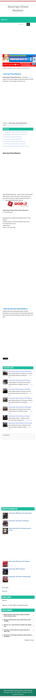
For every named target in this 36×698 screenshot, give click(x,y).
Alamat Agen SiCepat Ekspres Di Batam (14, 141)
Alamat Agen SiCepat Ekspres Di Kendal (19, 389)
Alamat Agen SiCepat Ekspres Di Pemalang (20, 398)
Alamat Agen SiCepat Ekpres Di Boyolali (14, 143)
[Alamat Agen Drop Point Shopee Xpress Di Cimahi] (5, 533)
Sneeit (32, 640)
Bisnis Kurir (5, 587)
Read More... (29, 420)
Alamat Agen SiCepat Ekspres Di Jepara (19, 416)
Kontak (12, 690)
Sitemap (30, 690)
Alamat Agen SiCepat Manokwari (15, 125)
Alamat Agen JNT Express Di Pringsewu (19, 561)
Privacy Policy (19, 690)
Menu (5, 20)
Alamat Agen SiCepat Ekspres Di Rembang (15, 132)
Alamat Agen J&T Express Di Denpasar (19, 520)
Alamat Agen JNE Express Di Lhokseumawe (20, 513)
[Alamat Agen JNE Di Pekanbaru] (5, 574)
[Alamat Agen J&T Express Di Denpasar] (5, 526)
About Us (6, 690)
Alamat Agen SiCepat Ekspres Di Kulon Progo (16, 146)
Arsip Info (4, 591)
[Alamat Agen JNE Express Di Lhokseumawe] (5, 518)
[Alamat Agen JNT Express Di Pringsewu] (5, 566)
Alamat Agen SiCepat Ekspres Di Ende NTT (15, 134)
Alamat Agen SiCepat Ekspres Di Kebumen (19, 371)
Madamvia (21, 694)
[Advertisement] (18, 40)
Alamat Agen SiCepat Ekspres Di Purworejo (20, 423)
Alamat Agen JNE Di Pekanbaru (17, 569)
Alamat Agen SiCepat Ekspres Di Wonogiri (19, 407)
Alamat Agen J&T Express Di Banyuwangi (19, 576)
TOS (25, 690)
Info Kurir (30, 77)
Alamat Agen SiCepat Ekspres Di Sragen (19, 380)
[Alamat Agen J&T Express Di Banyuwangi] (5, 582)
